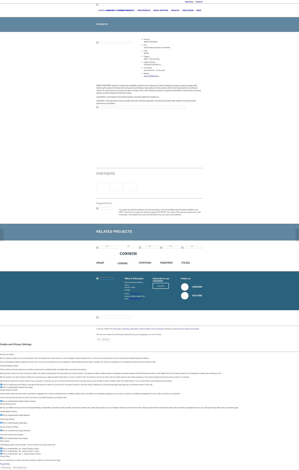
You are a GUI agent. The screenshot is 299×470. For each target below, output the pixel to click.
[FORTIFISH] (149, 248)
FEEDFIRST (166, 262)
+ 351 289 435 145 (135, 293)
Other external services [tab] (8, 404)
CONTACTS (199, 2)
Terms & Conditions (145, 329)
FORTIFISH (145, 262)
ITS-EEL (185, 262)
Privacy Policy (5, 464)
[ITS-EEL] (192, 248)
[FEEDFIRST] (170, 248)
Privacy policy (117, 329)
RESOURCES (189, 2)
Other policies (134, 329)
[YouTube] (185, 295)
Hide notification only (19, 467)
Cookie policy (126, 329)
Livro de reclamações (158, 329)
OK (99, 339)
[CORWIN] (128, 261)
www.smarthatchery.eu (151, 76)
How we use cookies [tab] (7, 354)
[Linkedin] (185, 287)
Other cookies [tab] (4, 441)
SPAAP (100, 262)
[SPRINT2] (297, 235)
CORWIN (122, 263)
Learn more (105, 339)
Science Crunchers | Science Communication (186, 329)
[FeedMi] (2, 235)
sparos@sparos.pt (135, 298)
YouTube (197, 295)
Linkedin (197, 286)
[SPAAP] (107, 248)
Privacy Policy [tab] (5, 456)
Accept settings (6, 467)
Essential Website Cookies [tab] (9, 366)
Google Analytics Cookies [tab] (9, 390)
